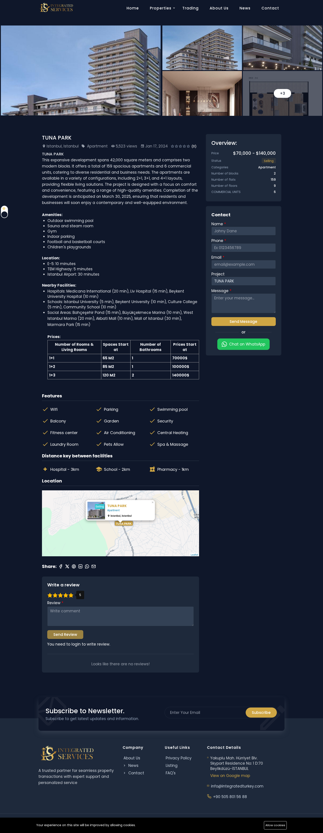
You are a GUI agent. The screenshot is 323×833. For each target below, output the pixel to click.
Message (220, 290)
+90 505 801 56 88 (230, 796)
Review (54, 603)
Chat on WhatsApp (247, 344)
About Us (219, 8)
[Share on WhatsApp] (87, 566)
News (245, 8)
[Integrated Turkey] (56, 7)
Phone (217, 240)
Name (217, 224)
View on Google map (230, 775)
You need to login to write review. (78, 644)
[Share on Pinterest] (73, 566)
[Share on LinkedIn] (80, 566)
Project (218, 274)
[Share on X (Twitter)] (67, 566)
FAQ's (171, 773)
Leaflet (194, 554)
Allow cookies (275, 825)
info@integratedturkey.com (237, 786)
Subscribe (261, 712)
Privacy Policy (179, 758)
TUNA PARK (124, 524)
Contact (270, 8)
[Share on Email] (93, 566)
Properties (160, 8)
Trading (190, 8)
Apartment (97, 146)
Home (133, 8)
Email (217, 257)
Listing (172, 765)
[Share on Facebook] (60, 566)
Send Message (243, 321)
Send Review (65, 634)
